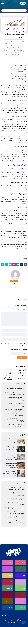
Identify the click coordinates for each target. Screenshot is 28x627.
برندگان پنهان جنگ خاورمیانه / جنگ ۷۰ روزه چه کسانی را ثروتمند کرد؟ (14, 516)
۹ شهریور (3, 85)
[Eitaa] (8, 615)
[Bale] (2, 615)
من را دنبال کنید (14, 281)
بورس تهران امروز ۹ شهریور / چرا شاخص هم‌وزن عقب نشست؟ (15, 389)
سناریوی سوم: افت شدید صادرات (18, 78)
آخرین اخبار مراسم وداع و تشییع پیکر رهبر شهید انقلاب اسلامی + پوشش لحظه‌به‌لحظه (14, 493)
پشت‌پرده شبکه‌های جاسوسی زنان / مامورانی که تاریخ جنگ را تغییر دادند (14, 508)
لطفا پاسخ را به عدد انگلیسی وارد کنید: (18, 349)
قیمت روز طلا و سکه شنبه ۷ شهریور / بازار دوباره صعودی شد (14, 414)
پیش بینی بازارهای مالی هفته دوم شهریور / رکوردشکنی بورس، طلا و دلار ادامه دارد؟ (15, 420)
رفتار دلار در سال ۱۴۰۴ (20, 71)
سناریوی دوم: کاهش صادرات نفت (18, 76)
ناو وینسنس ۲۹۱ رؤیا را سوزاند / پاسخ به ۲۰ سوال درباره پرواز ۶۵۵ (14, 499)
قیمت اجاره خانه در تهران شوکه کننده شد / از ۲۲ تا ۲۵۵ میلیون (10, 473)
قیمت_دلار (25, 258)
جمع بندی (23, 81)
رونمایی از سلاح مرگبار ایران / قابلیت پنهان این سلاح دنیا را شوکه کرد (14, 488)
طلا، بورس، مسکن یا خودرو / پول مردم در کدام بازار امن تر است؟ (10, 441)
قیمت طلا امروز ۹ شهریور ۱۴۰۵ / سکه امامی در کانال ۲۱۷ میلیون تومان (14, 393)
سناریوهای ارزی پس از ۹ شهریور (18, 73)
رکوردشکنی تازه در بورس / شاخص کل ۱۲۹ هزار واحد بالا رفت (14, 410)
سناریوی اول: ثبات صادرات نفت (18, 75)
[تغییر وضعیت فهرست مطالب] (24, 65)
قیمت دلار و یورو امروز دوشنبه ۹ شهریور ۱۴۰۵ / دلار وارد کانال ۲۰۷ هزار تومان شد (10, 457)
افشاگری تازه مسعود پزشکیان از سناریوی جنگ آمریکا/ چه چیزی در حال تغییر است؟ (15, 522)
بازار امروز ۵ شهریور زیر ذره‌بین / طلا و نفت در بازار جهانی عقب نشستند (14, 425)
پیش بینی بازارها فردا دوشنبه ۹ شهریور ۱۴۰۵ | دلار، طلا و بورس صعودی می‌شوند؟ (15, 398)
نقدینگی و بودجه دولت (20, 80)
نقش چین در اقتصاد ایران (19, 69)
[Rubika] (5, 615)
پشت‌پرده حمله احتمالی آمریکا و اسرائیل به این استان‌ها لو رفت (15, 512)
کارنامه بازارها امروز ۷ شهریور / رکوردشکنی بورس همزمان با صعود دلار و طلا (14, 405)
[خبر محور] (23, 3)
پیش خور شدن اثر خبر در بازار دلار (18, 68)
